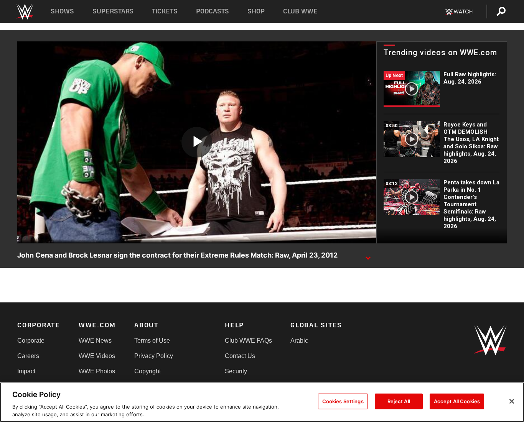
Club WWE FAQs (248, 340)
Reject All (398, 401)
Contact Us (240, 356)
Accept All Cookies (457, 401)
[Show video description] (367, 255)
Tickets (165, 11)
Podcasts (212, 11)
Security (236, 371)
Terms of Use (152, 340)
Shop (256, 11)
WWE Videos (97, 356)
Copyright (147, 371)
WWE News (95, 340)
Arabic (299, 340)
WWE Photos (97, 371)
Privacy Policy (153, 356)
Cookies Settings (343, 401)
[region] (262, 402)
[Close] (511, 401)
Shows (62, 11)
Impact (26, 371)
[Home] (24, 11)
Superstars (113, 11)
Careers (28, 356)
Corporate (30, 340)
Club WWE (300, 11)
